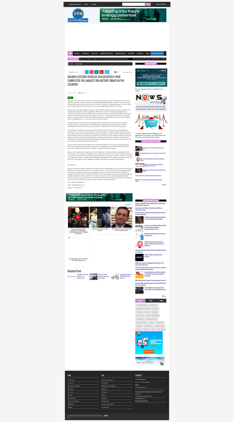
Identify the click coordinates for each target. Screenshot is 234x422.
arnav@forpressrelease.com (143, 396)
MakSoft (106, 415)
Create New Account (75, 4)
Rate (118, 72)
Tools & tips (71, 380)
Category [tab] (140, 301)
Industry (151, 322)
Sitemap (70, 395)
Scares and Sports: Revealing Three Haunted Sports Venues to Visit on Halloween (150, 213)
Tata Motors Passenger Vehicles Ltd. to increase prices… (82, 276)
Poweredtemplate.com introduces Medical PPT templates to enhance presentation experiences (155, 274)
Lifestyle (139, 326)
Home (71, 64)
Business (155, 308)
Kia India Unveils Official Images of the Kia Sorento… (103, 276)
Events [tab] (161, 301)
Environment (140, 315)
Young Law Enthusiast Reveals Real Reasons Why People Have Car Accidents (150, 251)
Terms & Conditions (73, 401)
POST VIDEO (131, 53)
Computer (139, 312)
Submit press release (74, 386)
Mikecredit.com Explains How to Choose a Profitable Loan (155, 234)
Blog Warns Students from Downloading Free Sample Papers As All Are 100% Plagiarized (150, 204)
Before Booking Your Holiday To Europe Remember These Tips (150, 280)
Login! (86, 4)
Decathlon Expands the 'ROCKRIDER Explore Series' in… (126, 276)
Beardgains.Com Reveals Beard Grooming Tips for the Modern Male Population (154, 218)
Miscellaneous (148, 326)
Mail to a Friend (74, 72)
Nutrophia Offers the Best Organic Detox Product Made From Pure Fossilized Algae (150, 284)
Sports (153, 329)
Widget (70, 407)
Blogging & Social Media (143, 308)
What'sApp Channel (141, 401)
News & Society (159, 326)
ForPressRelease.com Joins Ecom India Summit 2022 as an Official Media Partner (155, 288)
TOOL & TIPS (94, 53)
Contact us (71, 383)
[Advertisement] (117, 37)
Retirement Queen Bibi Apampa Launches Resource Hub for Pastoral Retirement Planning (141, 59)
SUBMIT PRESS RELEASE (106, 53)
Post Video (71, 389)
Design (147, 312)
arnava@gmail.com (141, 387)
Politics (139, 329)
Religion (146, 329)
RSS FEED (71, 404)
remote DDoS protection (158, 135)
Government (140, 319)
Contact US (140, 53)
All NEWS (93, 4)
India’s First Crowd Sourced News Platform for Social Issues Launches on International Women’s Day (155, 227)
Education (154, 312)
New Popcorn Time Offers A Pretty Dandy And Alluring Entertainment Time (148, 209)
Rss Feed (70, 392)
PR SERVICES (85, 53)
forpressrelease (82, 416)
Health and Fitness (152, 319)
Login (147, 53)
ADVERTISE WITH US (120, 53)
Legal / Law (160, 322)
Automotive (79, 64)
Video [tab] (150, 301)
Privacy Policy (72, 398)
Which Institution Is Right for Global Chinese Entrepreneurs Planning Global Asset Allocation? (84, 59)
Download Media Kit (157, 53)
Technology (161, 329)
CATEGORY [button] (76, 53)
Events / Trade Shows (152, 315)
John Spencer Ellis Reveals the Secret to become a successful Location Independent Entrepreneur (150, 268)
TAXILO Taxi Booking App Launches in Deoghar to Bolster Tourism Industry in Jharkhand (154, 243)
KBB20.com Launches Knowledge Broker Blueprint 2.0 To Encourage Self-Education (149, 264)
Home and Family (141, 322)
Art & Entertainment (142, 305)
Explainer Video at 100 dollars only (152, 89)
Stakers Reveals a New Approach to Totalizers (153, 255)
